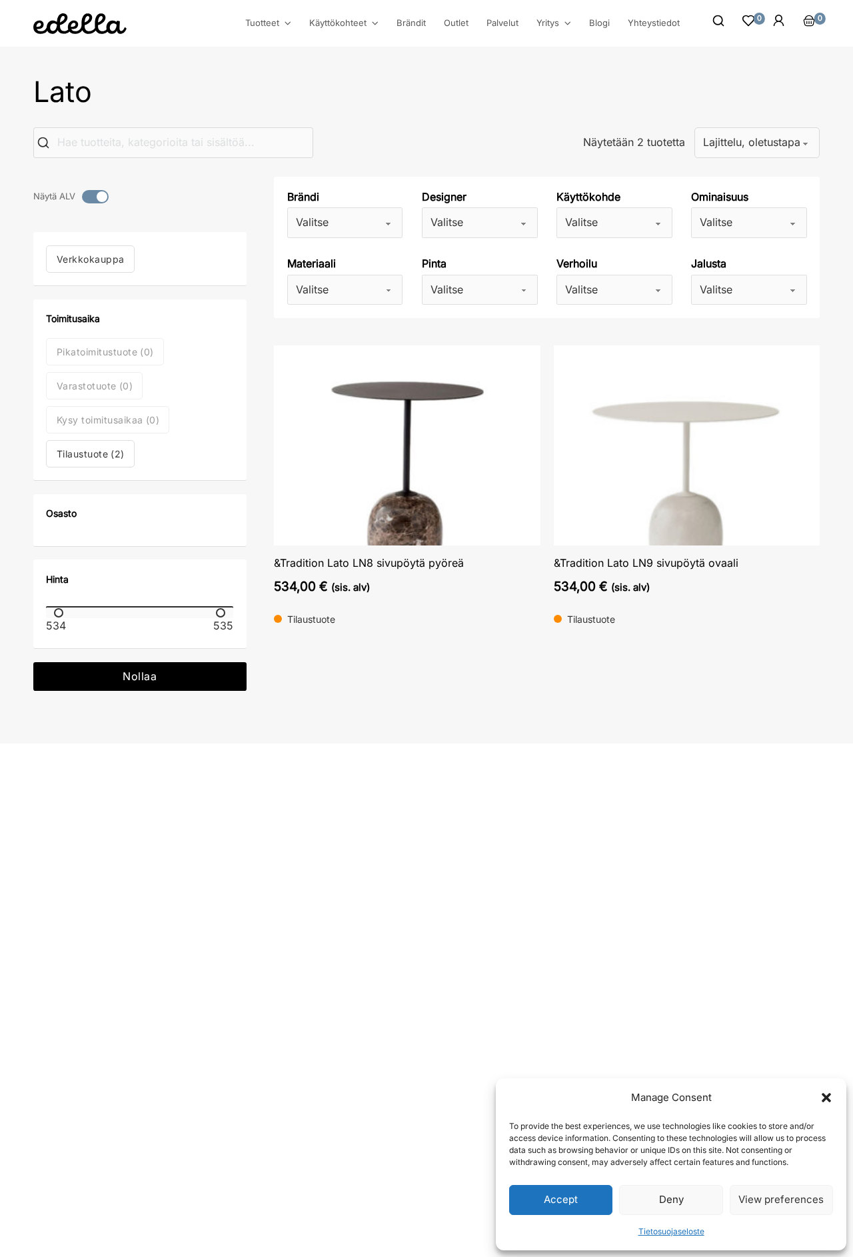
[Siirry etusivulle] (80, 23)
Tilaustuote (91, 453)
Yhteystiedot (654, 22)
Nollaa (140, 676)
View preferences (781, 1199)
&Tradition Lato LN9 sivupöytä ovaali (646, 562)
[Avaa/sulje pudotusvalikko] (288, 23)
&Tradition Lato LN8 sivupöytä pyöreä (369, 562)
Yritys (547, 23)
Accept (561, 1199)
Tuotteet (262, 23)
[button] (826, 1097)
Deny (671, 1199)
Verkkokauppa (91, 259)
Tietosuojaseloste (671, 1231)
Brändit (411, 22)
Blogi (599, 22)
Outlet (456, 22)
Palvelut (502, 22)
